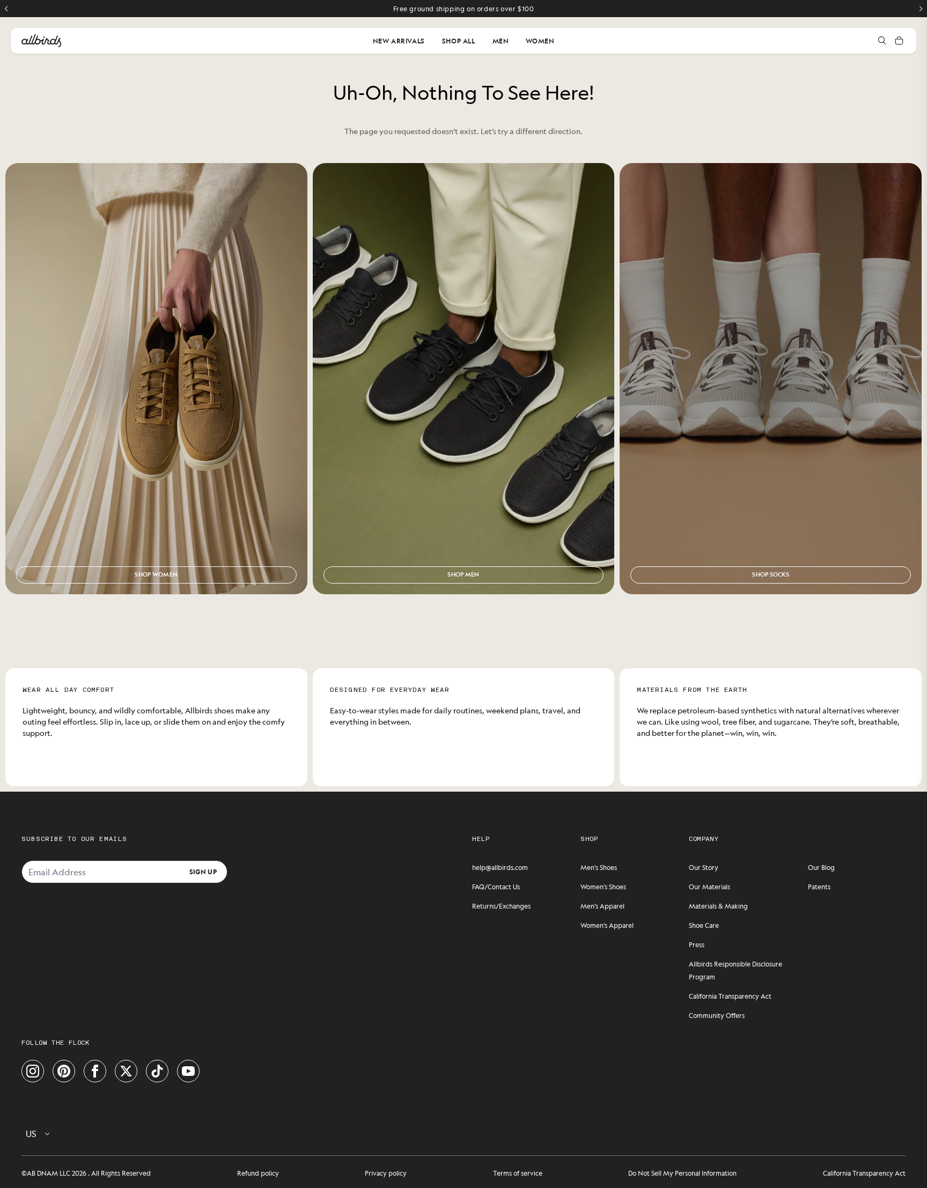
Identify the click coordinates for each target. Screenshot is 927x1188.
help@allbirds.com (500, 867)
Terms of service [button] (517, 1173)
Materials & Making (718, 906)
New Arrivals (399, 40)
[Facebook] (95, 1071)
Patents (819, 886)
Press (696, 944)
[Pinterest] (64, 1071)
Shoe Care (704, 925)
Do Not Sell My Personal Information (682, 1173)
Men (500, 40)
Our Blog (821, 867)
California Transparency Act (730, 996)
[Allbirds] (41, 40)
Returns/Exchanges (501, 906)
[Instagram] (32, 1071)
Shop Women (156, 574)
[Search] (882, 40)
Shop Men (463, 574)
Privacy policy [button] (386, 1173)
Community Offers (717, 1015)
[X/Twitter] (126, 1071)
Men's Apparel (602, 906)
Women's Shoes (603, 886)
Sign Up (203, 871)
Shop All (458, 40)
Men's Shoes (598, 867)
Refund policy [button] (258, 1173)
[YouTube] (188, 1071)
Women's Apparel (607, 925)
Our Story (703, 867)
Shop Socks (770, 574)
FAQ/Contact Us (496, 886)
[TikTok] (157, 1071)
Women (540, 40)
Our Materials (709, 886)
